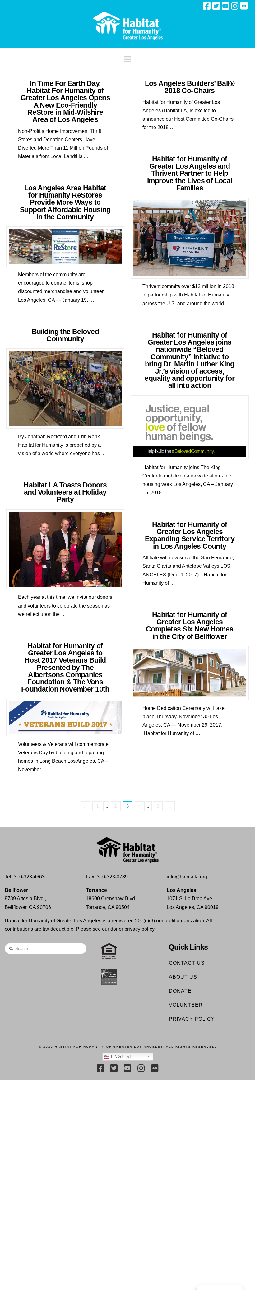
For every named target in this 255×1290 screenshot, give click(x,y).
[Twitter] (216, 6)
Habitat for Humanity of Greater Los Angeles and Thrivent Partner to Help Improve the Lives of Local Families (189, 173)
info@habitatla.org (187, 876)
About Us (183, 977)
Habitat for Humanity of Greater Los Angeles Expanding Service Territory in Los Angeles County (189, 535)
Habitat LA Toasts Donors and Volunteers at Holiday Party (65, 492)
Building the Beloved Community (65, 335)
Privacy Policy (192, 1019)
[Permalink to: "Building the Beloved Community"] (65, 388)
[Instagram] (235, 6)
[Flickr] (244, 6)
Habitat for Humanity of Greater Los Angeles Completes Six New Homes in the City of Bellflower (190, 625)
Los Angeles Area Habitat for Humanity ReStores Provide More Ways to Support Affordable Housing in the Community (65, 202)
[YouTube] (225, 6)
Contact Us (187, 963)
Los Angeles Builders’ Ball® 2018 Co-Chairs (189, 87)
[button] (127, 57)
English (121, 1056)
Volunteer (186, 1005)
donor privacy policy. (132, 929)
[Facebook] (207, 6)
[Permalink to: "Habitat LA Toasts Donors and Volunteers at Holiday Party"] (65, 549)
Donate (180, 991)
